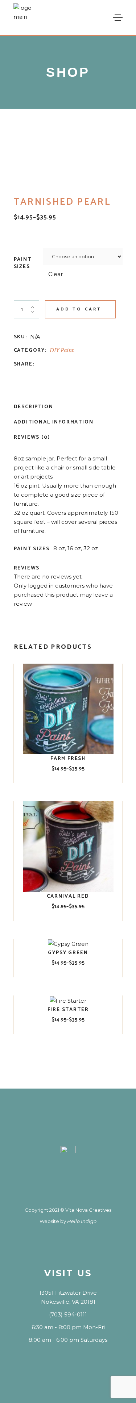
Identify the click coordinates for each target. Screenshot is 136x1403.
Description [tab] (33, 407)
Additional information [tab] (54, 422)
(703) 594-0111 (68, 1314)
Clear (55, 274)
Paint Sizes (23, 263)
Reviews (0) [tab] (32, 437)
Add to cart (79, 309)
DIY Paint (62, 350)
